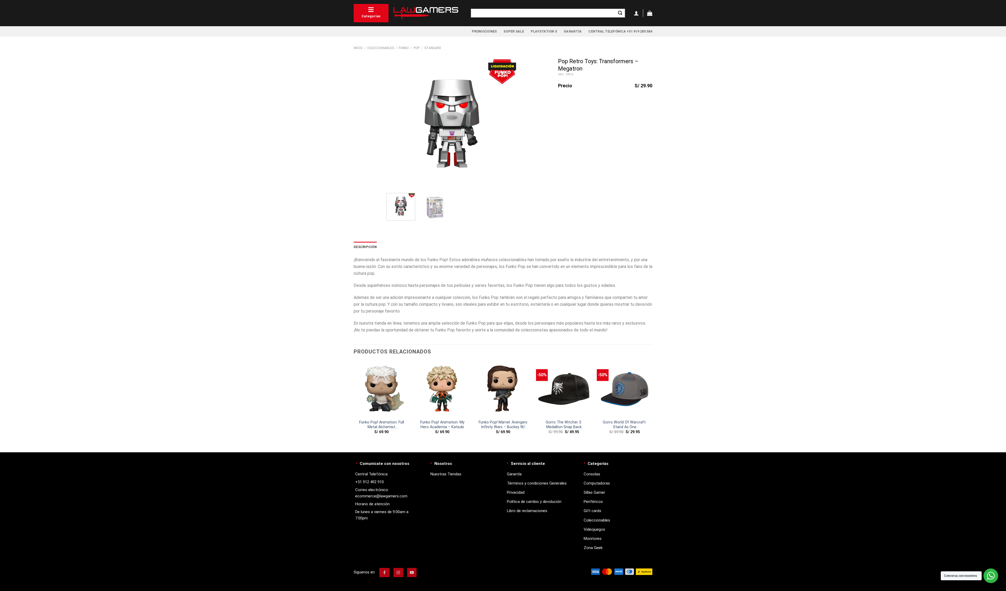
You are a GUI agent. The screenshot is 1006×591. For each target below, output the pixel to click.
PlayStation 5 (544, 31)
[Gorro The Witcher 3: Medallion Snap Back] (564, 389)
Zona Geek (593, 547)
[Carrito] (649, 13)
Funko (404, 48)
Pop (417, 48)
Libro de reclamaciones (527, 510)
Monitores (593, 538)
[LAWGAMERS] (425, 13)
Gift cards (592, 510)
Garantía (573, 31)
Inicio (358, 48)
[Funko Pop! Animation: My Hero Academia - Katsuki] (442, 389)
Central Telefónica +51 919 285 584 (620, 31)
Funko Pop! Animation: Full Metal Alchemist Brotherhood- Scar (381, 425)
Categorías (371, 16)
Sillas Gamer (594, 492)
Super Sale (514, 31)
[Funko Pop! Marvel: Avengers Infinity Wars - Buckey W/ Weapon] (503, 389)
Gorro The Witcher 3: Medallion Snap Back (564, 424)
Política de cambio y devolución (534, 501)
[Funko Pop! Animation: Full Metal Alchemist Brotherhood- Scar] (381, 389)
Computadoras (597, 483)
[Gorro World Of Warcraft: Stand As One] (624, 389)
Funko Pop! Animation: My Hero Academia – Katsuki (442, 424)
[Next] (508, 123)
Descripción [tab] (365, 247)
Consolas (592, 474)
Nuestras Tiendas (445, 474)
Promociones (484, 31)
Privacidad (515, 492)
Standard (432, 48)
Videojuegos (594, 529)
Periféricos (593, 501)
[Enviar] (620, 13)
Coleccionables (380, 48)
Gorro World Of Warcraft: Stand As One (624, 424)
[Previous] (395, 123)
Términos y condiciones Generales (537, 483)
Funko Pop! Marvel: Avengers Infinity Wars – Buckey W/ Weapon (503, 425)
